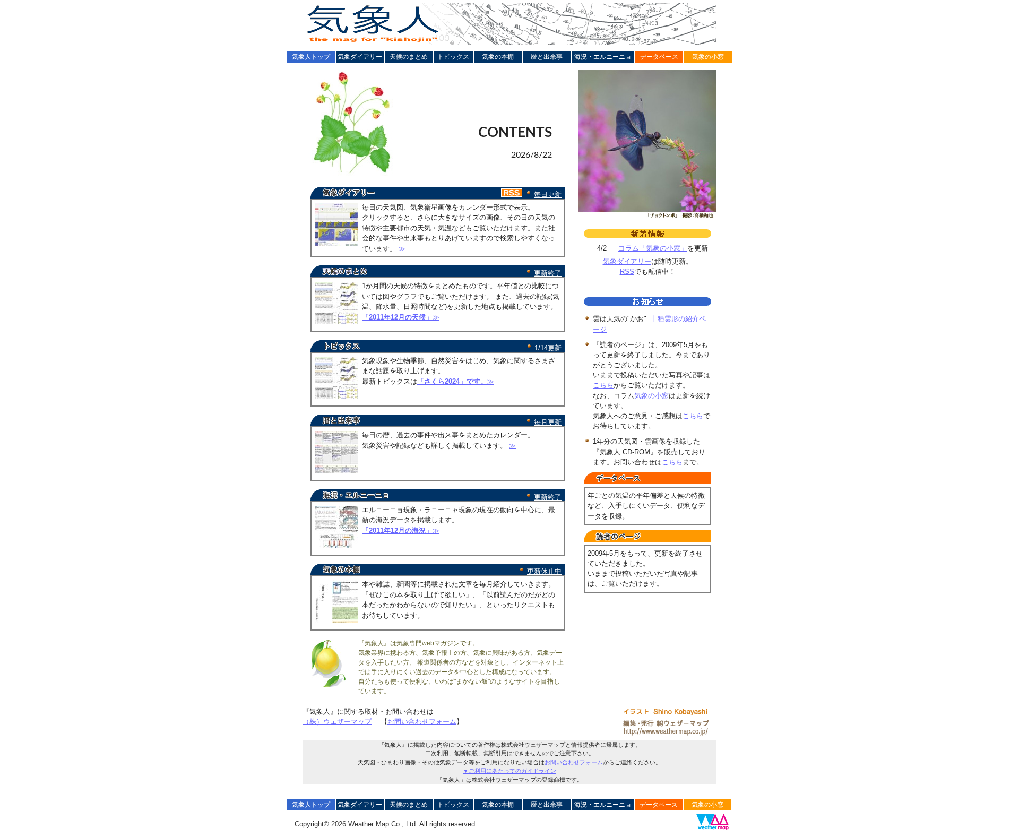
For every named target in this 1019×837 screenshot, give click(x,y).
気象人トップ (311, 57)
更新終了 (548, 273)
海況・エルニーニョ (603, 57)
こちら (603, 385)
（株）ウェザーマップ (337, 722)
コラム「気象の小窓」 (652, 248)
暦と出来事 (547, 57)
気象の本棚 (498, 57)
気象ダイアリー (360, 57)
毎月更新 (548, 422)
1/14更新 (548, 348)
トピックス (453, 57)
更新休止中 (544, 571)
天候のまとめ (409, 57)
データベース (659, 57)
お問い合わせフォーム (421, 722)
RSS (627, 271)
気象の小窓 (708, 57)
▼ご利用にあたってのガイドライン (509, 770)
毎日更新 (548, 195)
